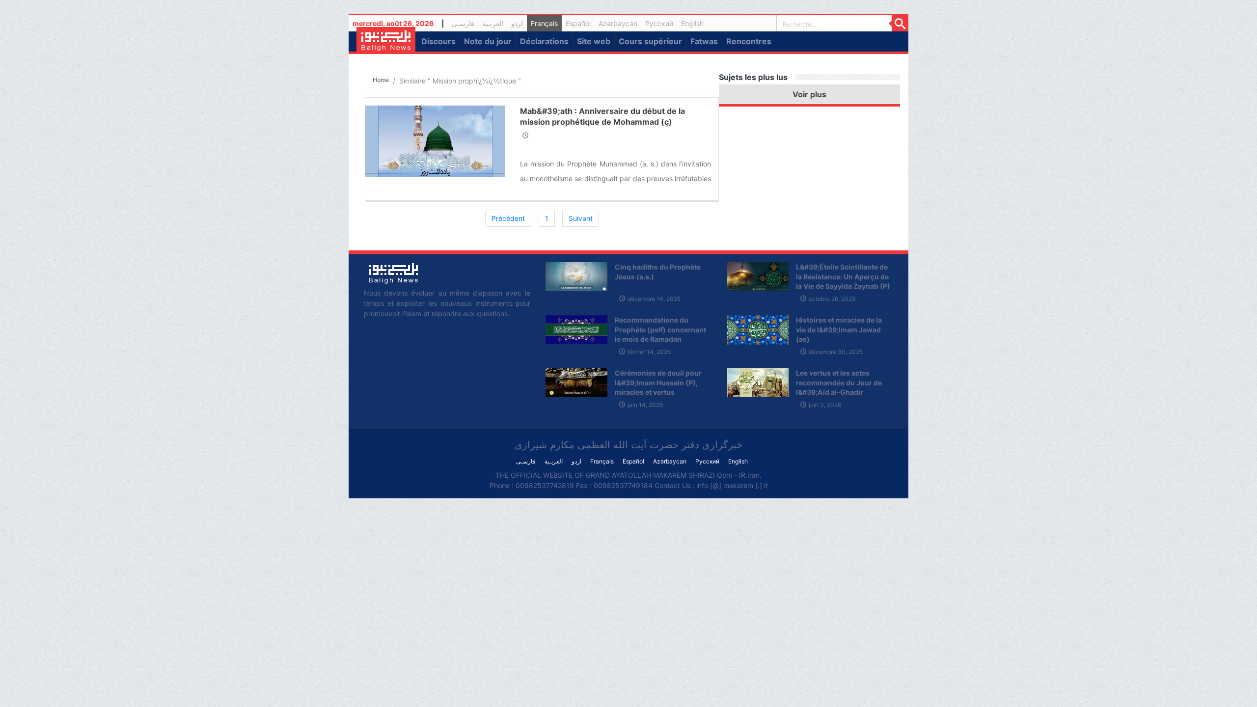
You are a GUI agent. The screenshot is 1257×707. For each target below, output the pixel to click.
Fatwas (704, 41)
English (692, 23)
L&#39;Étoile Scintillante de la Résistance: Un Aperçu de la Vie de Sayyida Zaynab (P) (843, 276)
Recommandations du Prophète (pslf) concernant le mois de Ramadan (660, 329)
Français (544, 23)
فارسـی (465, 24)
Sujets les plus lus (753, 77)
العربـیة (492, 23)
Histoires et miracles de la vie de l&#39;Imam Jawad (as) (839, 329)
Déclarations (544, 41)
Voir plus (809, 94)
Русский (659, 23)
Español (578, 23)
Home (381, 79)
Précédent (508, 218)
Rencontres (748, 41)
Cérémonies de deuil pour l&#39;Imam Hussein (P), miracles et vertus (658, 382)
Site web (593, 41)
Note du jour (488, 41)
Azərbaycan (618, 23)
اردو (517, 23)
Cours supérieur (650, 41)
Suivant (581, 218)
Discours (438, 41)
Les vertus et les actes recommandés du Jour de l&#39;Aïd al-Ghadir (839, 382)
